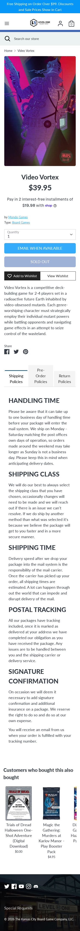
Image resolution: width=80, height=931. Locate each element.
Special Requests (18, 908)
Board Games (21, 222)
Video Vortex (25, 50)
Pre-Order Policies (40, 376)
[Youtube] (21, 886)
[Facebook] (14, 886)
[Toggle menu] (7, 23)
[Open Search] (7, 38)
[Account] (60, 22)
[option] (40, 111)
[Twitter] (6, 886)
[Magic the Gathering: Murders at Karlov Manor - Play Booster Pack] (51, 803)
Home (8, 50)
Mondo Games (18, 217)
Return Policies (64, 378)
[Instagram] (28, 886)
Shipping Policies (16, 378)
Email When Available (40, 248)
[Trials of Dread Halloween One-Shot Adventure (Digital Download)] (19, 803)
